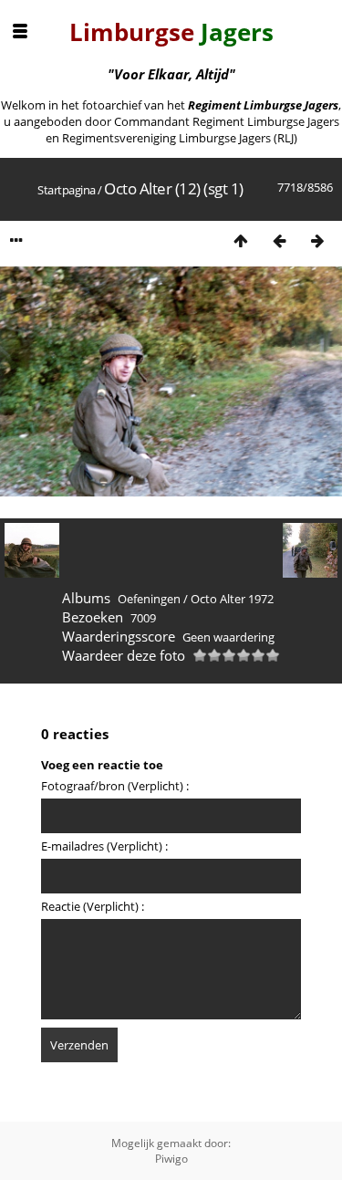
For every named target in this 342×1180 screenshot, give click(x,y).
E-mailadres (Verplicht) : (104, 846)
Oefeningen (149, 598)
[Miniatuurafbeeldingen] (241, 240)
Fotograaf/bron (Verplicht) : (115, 786)
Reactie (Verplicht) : (92, 906)
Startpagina (66, 190)
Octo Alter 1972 (232, 598)
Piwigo (171, 1158)
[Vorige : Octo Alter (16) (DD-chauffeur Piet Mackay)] (279, 240)
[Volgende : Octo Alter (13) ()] (317, 240)
